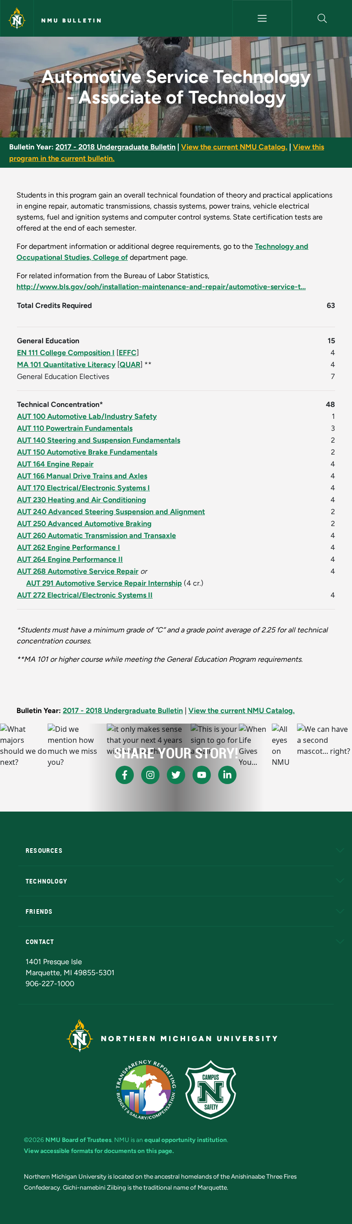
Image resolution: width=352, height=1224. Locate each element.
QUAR (130, 364)
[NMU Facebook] (125, 775)
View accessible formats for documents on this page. (99, 1150)
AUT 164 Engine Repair (55, 464)
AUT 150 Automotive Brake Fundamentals (87, 452)
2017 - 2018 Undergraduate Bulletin (115, 147)
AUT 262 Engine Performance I (68, 547)
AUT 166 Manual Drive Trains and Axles (82, 476)
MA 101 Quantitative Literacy (66, 364)
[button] (322, 18)
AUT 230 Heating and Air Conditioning (81, 499)
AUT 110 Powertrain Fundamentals (74, 428)
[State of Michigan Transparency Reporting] (146, 1090)
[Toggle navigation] (262, 18)
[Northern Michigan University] (17, 18)
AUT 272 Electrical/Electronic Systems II (85, 595)
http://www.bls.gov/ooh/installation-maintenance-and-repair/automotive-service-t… (161, 286)
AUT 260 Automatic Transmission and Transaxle (96, 535)
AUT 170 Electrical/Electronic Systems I (83, 487)
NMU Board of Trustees (78, 1139)
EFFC (128, 352)
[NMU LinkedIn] (227, 775)
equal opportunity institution (185, 1139)
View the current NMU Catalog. (234, 147)
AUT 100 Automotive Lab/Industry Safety (87, 416)
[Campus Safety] (210, 1090)
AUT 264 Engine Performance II (70, 559)
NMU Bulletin (72, 20)
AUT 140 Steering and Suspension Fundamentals (98, 440)
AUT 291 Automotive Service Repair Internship (104, 583)
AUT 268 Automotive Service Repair (77, 571)
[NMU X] (176, 775)
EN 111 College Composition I (66, 352)
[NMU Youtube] (201, 775)
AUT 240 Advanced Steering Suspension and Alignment (111, 511)
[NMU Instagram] (150, 775)
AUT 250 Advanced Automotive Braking (84, 523)
